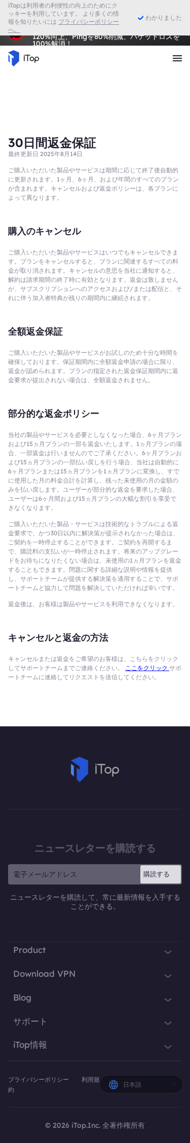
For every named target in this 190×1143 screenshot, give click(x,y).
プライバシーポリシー (39, 1079)
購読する (156, 874)
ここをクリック (147, 668)
